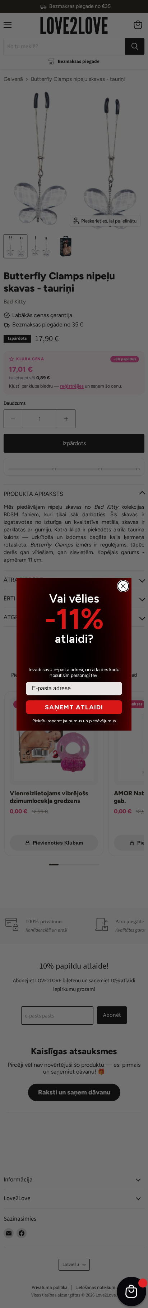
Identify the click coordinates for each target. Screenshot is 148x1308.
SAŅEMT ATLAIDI (74, 707)
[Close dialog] (123, 586)
